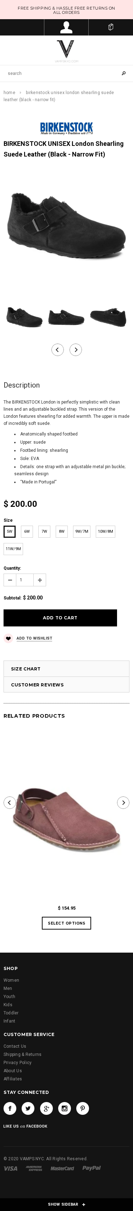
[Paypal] (91, 1168)
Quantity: (12, 568)
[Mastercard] (62, 1168)
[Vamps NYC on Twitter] (28, 1108)
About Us (13, 1070)
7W (44, 531)
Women (11, 980)
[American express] (34, 1168)
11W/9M (13, 549)
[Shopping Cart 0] (111, 27)
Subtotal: (12, 598)
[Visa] (10, 1168)
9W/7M (81, 531)
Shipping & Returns (22, 1054)
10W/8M (105, 531)
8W (62, 531)
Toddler (11, 1012)
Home (9, 92)
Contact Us (15, 1046)
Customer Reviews (37, 684)
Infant (9, 1021)
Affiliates (13, 1078)
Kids (8, 1004)
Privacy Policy (18, 1062)
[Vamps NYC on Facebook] (10, 1108)
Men (8, 988)
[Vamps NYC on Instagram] (64, 1108)
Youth (9, 996)
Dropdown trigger (66, 27)
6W (27, 531)
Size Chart (26, 669)
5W (9, 531)
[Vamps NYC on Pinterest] (82, 1108)
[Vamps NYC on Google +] (46, 1108)
